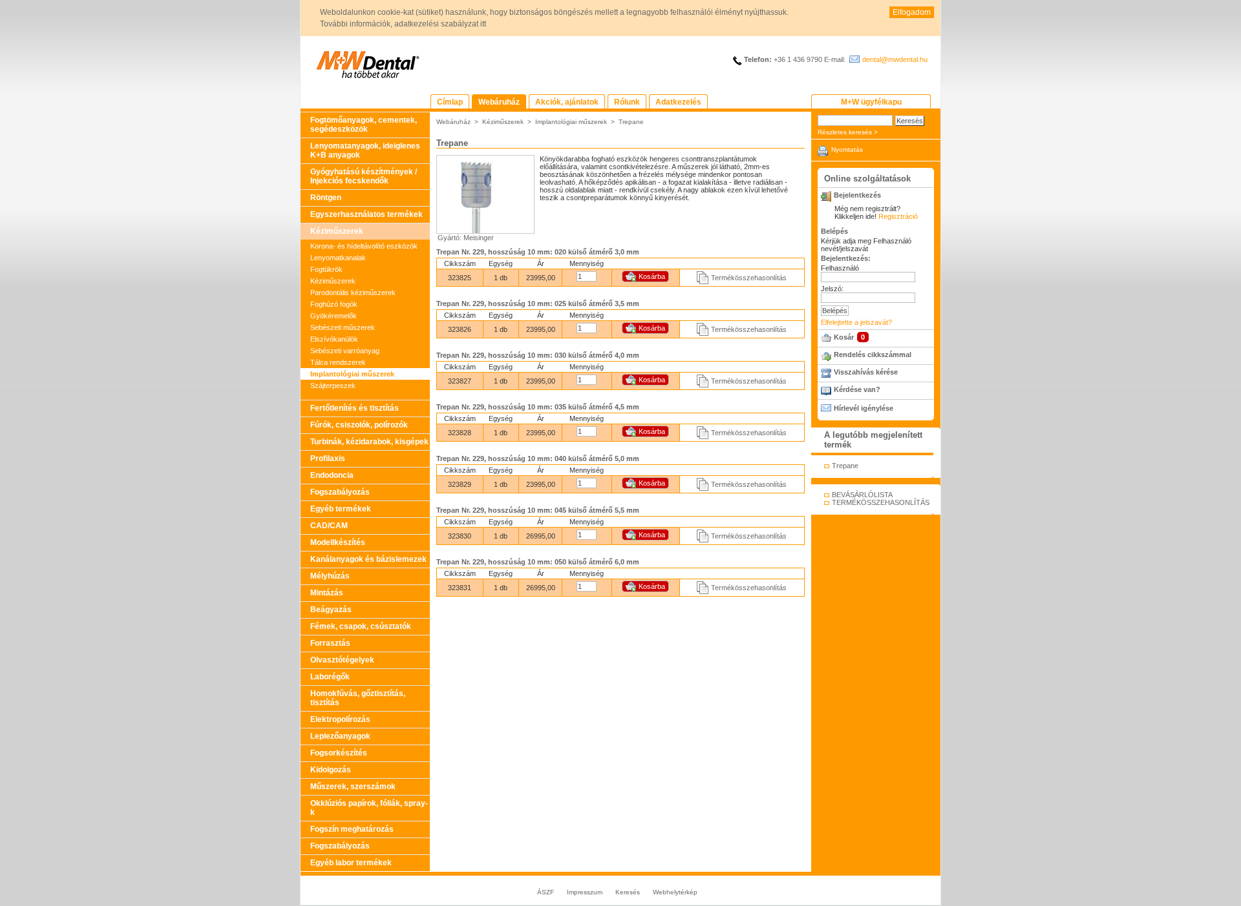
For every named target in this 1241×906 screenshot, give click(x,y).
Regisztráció (898, 216)
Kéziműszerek (336, 231)
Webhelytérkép (675, 892)
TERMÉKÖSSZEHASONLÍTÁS (880, 502)
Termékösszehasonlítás (749, 278)
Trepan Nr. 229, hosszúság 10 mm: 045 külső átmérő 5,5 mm (537, 510)
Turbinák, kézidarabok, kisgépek (369, 441)
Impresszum (584, 892)
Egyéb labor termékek (351, 862)
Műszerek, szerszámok (353, 786)
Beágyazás (331, 609)
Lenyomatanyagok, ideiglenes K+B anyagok (365, 150)
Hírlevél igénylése (863, 408)
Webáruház (453, 121)
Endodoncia (332, 475)
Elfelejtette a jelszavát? (856, 322)
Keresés (627, 892)
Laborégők (330, 676)
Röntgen (325, 197)
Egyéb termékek (340, 508)
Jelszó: (832, 289)
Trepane (631, 121)
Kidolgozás (330, 769)
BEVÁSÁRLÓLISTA (862, 495)
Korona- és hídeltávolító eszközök (364, 246)
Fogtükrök (326, 269)
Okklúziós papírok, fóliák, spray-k (369, 808)
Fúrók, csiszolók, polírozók (359, 424)
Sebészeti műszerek (342, 327)
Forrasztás (330, 643)
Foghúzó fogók (333, 304)
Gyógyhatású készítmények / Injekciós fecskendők (363, 176)
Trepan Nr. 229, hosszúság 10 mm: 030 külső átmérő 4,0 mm (537, 355)
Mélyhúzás (330, 576)
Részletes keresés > (848, 132)
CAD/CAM (329, 525)
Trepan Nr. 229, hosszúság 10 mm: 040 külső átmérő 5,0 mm (537, 458)
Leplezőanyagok (340, 736)
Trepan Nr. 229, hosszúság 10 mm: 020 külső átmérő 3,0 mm (537, 252)
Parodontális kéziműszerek (353, 292)
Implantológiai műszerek (352, 374)
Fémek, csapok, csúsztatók (360, 626)
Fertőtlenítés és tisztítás (354, 408)
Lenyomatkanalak (338, 258)
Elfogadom (912, 12)
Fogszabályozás (340, 492)
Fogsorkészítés (338, 752)
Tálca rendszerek (338, 362)
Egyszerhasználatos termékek (366, 214)
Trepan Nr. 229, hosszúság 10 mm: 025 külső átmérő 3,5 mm (537, 303)
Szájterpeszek (332, 385)
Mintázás (326, 592)
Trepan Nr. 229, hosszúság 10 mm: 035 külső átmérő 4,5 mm (537, 407)
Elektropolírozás (340, 719)
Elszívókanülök (334, 339)
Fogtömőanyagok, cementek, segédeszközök (363, 125)
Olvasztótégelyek (342, 659)
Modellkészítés (337, 542)
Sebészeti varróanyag (344, 351)
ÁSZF (545, 892)
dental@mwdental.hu (895, 59)
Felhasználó (840, 268)
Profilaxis (327, 458)
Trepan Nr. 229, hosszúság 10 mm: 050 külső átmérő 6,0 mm (537, 562)
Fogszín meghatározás (352, 829)
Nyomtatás (847, 149)
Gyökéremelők (333, 316)
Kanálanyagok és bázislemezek (368, 559)
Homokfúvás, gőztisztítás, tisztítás (357, 698)
